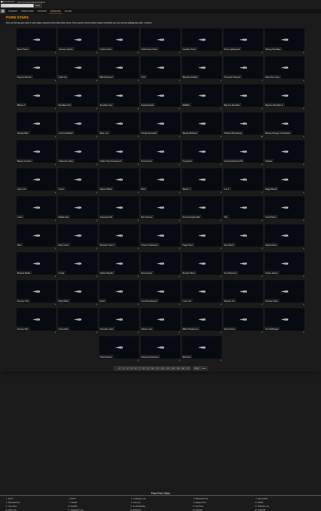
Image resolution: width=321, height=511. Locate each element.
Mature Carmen (24, 161)
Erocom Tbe (23, 301)
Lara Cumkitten (65, 133)
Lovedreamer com (139, 499)
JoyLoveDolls (262, 499)
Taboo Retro (12, 506)
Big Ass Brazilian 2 (274, 105)
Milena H (21, 105)
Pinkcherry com (263, 506)
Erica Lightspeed (232, 49)
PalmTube (199, 510)
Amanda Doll (106, 217)
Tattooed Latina (65, 161)
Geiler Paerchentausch (111, 161)
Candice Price (189, 49)
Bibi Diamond (106, 77)
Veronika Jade (106, 329)
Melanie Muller (24, 273)
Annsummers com (77, 510)
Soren (61, 189)
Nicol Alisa (63, 301)
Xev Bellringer (272, 329)
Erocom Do (146, 161)
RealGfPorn (137, 510)
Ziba (19, 245)
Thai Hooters (106, 357)
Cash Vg (62, 77)
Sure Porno (199, 506)
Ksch (102, 301)
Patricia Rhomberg (233, 133)
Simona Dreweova (149, 357)
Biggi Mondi (271, 189)
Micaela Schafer (190, 77)
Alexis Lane (146, 329)
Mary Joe (104, 133)
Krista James (271, 273)
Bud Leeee (63, 245)
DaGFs (10, 499)
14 (173, 368)
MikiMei (186, 105)
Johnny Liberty (65, 49)
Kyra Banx (229, 245)
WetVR (73, 499)
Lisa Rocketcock (149, 301)
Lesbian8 (74, 502)
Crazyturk (187, 161)
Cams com (136, 502)
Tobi (143, 77)
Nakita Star (63, 217)
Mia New (186, 357)
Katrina (268, 161)
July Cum (21, 189)
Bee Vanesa (146, 217)
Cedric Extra (106, 49)
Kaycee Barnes (24, 77)
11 (157, 368)
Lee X (226, 189)
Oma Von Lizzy (272, 77)
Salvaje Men (22, 133)
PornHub (74, 506)
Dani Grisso (229, 329)
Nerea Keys (146, 273)
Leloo (19, 217)
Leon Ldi (187, 301)
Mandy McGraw (190, 133)
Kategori (41, 11)
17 (188, 368)
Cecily (61, 273)
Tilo (225, 217)
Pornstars (55, 11)
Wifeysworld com (201, 499)
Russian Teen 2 (107, 245)
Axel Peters (270, 217)
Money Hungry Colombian (277, 133)
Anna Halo (63, 329)
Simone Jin (229, 301)
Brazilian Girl (64, 105)
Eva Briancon (230, 273)
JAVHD (260, 502)
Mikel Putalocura (190, 329)
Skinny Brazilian (273, 49)
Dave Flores (22, 49)
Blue (143, 189)
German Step (271, 301)
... (192, 368)
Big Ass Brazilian (232, 105)
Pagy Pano (188, 245)
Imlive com (12, 510)
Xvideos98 (261, 510)
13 (168, 368)
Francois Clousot (232, 77)
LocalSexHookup (139, 506)
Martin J (186, 189)
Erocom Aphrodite (191, 217)
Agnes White (106, 189)
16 (183, 368)
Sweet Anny (271, 245)
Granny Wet (22, 329)
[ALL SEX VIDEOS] (3, 11)
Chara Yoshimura (149, 245)
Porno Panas (27, 11)
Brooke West (189, 273)
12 (162, 368)
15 (178, 368)
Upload (68, 11)
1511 (196, 368)
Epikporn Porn (200, 502)
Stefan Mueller (106, 273)
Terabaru (12, 11)
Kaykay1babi (147, 105)
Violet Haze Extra (149, 49)
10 (152, 368)
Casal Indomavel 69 (233, 161)
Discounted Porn (14, 502)
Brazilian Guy (106, 105)
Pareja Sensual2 (149, 133)
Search (37, 5)
